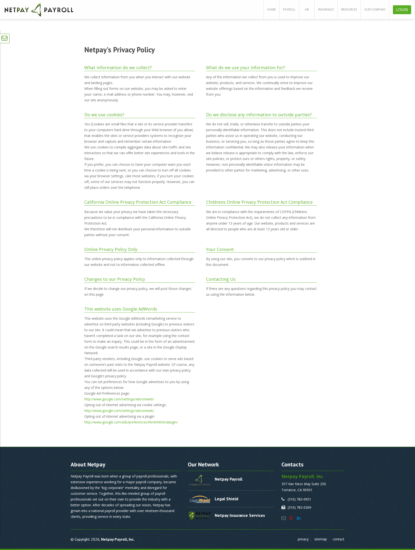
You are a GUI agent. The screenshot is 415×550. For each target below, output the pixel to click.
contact (338, 539)
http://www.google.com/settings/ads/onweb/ (119, 399)
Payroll (289, 9)
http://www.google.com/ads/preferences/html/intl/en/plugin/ (131, 422)
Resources (349, 9)
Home (271, 9)
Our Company (374, 9)
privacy (303, 539)
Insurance (326, 9)
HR (307, 9)
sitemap (320, 539)
